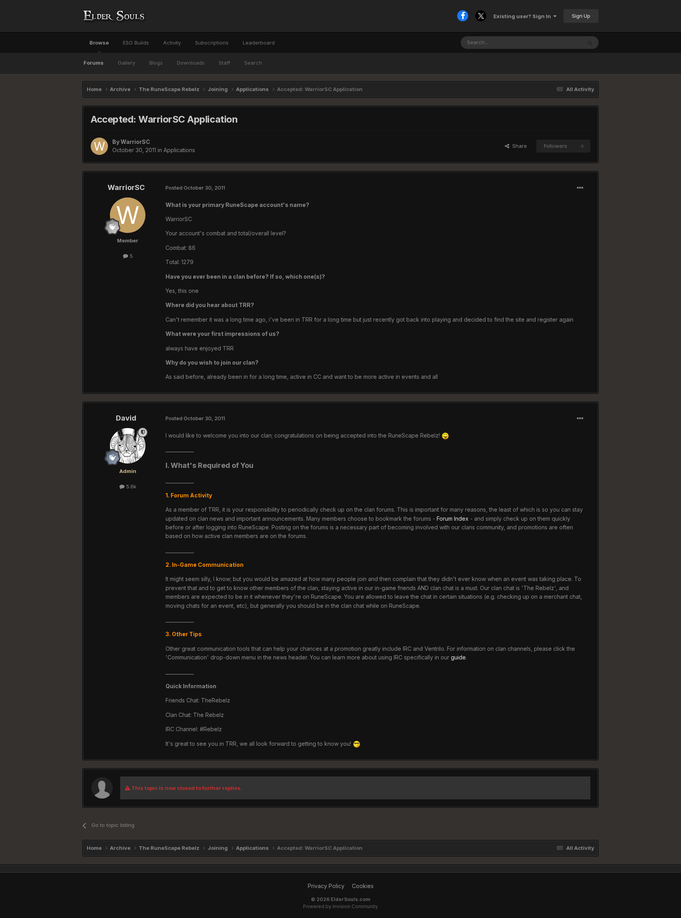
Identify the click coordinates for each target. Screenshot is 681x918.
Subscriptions (212, 42)
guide (458, 657)
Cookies (363, 886)
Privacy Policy (326, 886)
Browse (99, 42)
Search (253, 63)
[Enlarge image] (445, 435)
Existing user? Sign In (523, 16)
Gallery (126, 63)
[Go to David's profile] (127, 446)
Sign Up (581, 16)
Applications (179, 150)
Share (518, 146)
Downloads (191, 63)
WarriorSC (135, 141)
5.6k (130, 486)
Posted (195, 187)
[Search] (590, 42)
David (126, 418)
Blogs (156, 63)
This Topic (558, 42)
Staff (224, 63)
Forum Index (453, 518)
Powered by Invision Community (340, 906)
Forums (94, 63)
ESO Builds (136, 42)
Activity (172, 42)
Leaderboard (259, 42)
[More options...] (580, 188)
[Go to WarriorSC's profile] (99, 146)
